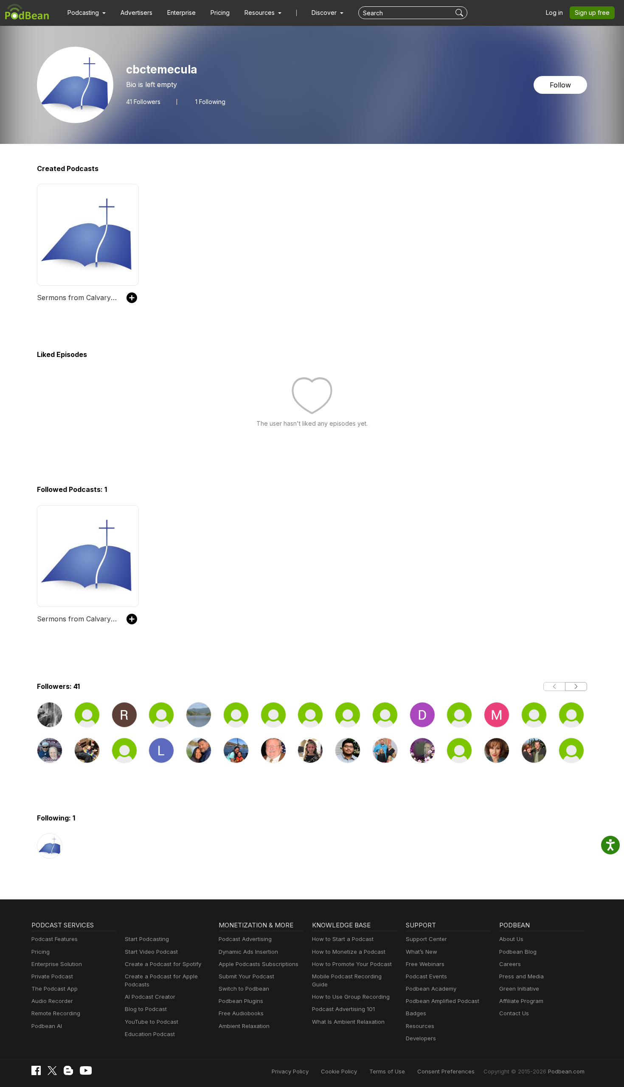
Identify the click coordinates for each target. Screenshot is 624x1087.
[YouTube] (86, 1070)
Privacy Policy (290, 1071)
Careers (510, 964)
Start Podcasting (147, 938)
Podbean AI (46, 1025)
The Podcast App (54, 988)
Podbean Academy (431, 988)
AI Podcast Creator (150, 996)
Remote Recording (55, 1013)
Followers (143, 102)
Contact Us (514, 1013)
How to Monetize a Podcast (348, 951)
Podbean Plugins (241, 1000)
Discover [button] (325, 12)
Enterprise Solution (56, 964)
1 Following (210, 102)
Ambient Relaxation (244, 1025)
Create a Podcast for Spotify (163, 964)
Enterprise (181, 12)
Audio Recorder (52, 1000)
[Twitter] (52, 1070)
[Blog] (68, 1070)
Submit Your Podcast (246, 976)
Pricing (220, 12)
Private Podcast (52, 976)
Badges (416, 1013)
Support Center (426, 938)
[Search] (460, 13)
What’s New (421, 951)
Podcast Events (426, 976)
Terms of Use (387, 1071)
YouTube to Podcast (151, 1021)
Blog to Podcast (146, 1009)
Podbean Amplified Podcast (442, 1000)
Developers (421, 1038)
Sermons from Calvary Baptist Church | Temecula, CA (77, 297)
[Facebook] (36, 1070)
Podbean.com (566, 1071)
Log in (554, 12)
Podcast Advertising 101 (343, 1009)
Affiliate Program (521, 1000)
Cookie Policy (339, 1071)
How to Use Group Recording (351, 996)
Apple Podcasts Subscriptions (258, 964)
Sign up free (592, 12)
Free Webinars (425, 964)
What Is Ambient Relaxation (348, 1021)
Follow (560, 85)
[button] (86, 12)
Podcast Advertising (245, 938)
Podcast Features (54, 938)
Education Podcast (150, 1034)
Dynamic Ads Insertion (248, 951)
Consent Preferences (446, 1071)
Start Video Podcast (151, 951)
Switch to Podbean (244, 988)
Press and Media (521, 976)
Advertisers (136, 12)
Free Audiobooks (241, 1013)
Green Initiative (519, 988)
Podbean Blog (518, 951)
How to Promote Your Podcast (352, 964)
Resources (420, 1025)
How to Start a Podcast (343, 938)
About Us (511, 938)
